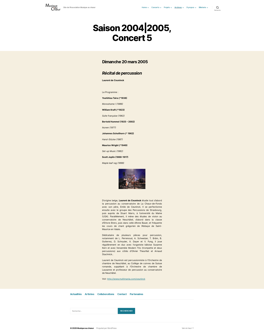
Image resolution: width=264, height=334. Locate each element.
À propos (190, 7)
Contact (122, 294)
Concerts (155, 7)
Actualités (76, 294)
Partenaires (136, 294)
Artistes (89, 294)
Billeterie (202, 7)
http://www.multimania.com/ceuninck (126, 279)
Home (144, 7)
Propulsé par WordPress (106, 328)
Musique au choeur (85, 328)
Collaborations (105, 294)
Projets (167, 7)
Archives (178, 7)
